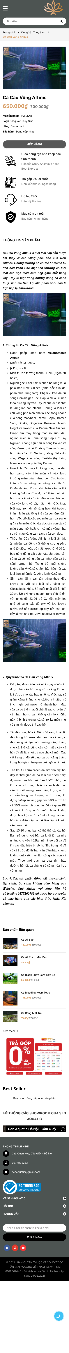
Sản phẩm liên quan (18, 930)
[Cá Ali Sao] (10, 942)
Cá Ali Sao (27, 939)
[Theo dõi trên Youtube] (23, 1247)
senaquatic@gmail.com (26, 1171)
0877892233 (20, 1162)
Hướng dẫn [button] (11, 1213)
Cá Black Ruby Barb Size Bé (38, 974)
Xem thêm (9, 1030)
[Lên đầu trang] (58, 1303)
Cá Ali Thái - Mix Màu (34, 957)
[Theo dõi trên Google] (15, 1247)
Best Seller (14, 1088)
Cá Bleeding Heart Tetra (35, 992)
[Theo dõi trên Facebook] (7, 1247)
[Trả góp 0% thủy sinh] (34, 1056)
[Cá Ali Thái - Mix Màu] (10, 960)
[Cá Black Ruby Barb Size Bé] (10, 978)
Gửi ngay (36, 1237)
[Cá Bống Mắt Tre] (10, 1016)
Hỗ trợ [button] (8, 1206)
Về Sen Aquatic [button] (14, 1198)
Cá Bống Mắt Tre (31, 1013)
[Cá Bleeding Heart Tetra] (10, 997)
